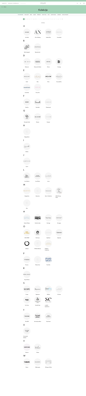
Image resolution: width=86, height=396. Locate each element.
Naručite (4, 3)
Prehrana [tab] (39, 14)
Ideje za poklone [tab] (65, 14)
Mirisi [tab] (31, 14)
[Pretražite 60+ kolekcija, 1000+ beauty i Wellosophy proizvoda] (77, 3)
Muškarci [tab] (59, 14)
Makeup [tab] (34, 14)
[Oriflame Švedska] (43, 3)
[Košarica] (84, 3)
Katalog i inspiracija (13, 3)
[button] (15, 15)
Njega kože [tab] (27, 14)
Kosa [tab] (49, 14)
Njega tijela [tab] (44, 14)
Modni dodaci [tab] (53, 14)
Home (2, 6)
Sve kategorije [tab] (20, 14)
